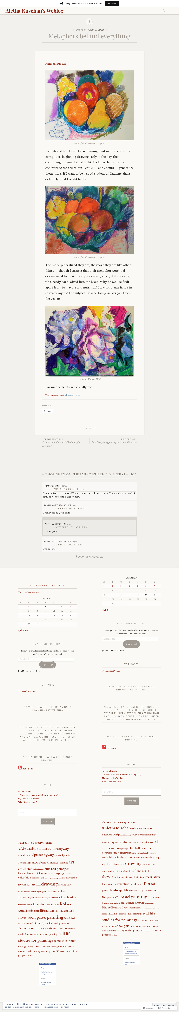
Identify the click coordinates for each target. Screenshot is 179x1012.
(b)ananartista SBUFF (57, 505)
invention (39, 904)
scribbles (71, 928)
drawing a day (64, 885)
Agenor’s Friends (25, 791)
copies (58, 878)
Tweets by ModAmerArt (28, 592)
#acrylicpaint (44, 842)
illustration (55, 897)
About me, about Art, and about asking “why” (39, 795)
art (94, 428)
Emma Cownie (52, 486)
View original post (54, 395)
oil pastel (38, 917)
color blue (24, 877)
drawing (49, 884)
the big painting (25, 947)
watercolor (64, 951)
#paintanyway (43, 855)
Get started (112, 3)
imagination (68, 897)
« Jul (20, 630)
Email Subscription (47, 644)
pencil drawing (52, 923)
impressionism (25, 905)
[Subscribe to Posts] (20, 769)
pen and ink (31, 923)
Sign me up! (47, 665)
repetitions (62, 928)
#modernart (25, 855)
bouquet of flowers (36, 873)
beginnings (39, 869)
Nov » (25, 630)
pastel (67, 918)
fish (64, 892)
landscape (33, 910)
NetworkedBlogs (45, 964)
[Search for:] (164, 10)
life (42, 910)
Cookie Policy (63, 1007)
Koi (63, 904)
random (44, 928)
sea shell (29, 934)
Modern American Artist (47, 585)
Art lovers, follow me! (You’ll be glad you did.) (61, 443)
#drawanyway (58, 849)
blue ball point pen (57, 868)
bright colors (65, 873)
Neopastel (24, 917)
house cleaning (42, 898)
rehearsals (52, 928)
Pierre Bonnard (28, 928)
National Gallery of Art (55, 911)
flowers (23, 897)
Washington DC (50, 951)
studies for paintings (35, 940)
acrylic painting (60, 863)
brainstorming (52, 874)
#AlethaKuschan (32, 849)
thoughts (39, 946)
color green (50, 878)
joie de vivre (52, 904)
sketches (38, 934)
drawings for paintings (29, 892)
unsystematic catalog (29, 951)
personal (65, 923)
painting (55, 917)
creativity (65, 878)
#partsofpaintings (63, 855)
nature (69, 910)
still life (65, 934)
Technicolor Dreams (27, 691)
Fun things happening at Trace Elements (114, 441)
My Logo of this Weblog (28, 799)
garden (33, 898)
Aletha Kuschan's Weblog (35, 10)
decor (38, 885)
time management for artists (60, 946)
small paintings (50, 934)
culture (31, 884)
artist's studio (26, 869)
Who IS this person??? (27, 802)
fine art (56, 891)
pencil (40, 923)
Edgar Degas (45, 892)
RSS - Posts (28, 769)
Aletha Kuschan (55, 524)
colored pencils (37, 878)
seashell (22, 934)
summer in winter (65, 941)
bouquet (22, 873)
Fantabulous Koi (55, 63)
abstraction (46, 862)
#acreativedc (27, 842)
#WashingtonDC (28, 862)
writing (30, 955)
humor (43, 984)
